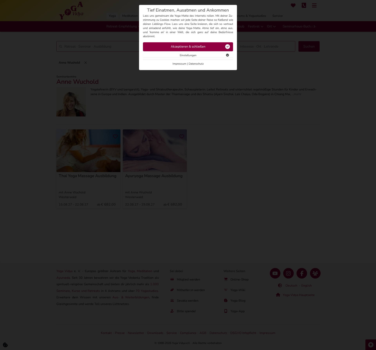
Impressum (179, 64)
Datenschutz (196, 64)
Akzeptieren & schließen (188, 46)
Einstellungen (188, 55)
